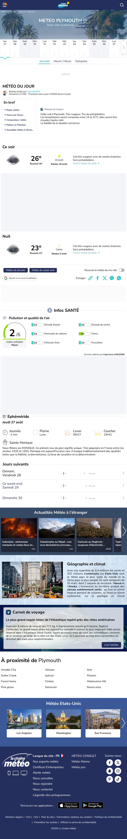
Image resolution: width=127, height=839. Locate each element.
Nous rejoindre (42, 784)
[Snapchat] (109, 771)
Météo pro (78, 767)
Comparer (81, 61)
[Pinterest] (109, 779)
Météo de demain (15, 270)
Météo (3, 12)
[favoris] (85, 20)
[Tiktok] (118, 779)
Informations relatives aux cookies (74, 817)
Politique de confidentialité (108, 817)
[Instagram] (118, 771)
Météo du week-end (43, 270)
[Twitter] (118, 762)
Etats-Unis (12, 12)
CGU (28, 817)
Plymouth (31, 12)
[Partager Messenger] (112, 278)
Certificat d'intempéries (48, 767)
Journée (45, 61)
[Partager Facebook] (97, 278)
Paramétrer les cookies (45, 822)
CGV (36, 817)
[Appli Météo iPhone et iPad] (68, 805)
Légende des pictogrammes (51, 795)
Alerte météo (41, 773)
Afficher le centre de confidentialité (78, 822)
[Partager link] (90, 278)
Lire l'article (111, 645)
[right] (123, 47)
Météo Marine (81, 761)
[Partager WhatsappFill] (119, 278)
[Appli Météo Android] (92, 805)
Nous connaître (43, 778)
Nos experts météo (45, 761)
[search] (122, 5)
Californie (21, 12)
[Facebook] (109, 762)
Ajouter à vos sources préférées (23, 278)
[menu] (5, 5)
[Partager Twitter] (105, 278)
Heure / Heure (62, 61)
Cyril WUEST (33, 91)
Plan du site (47, 817)
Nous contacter (43, 789)
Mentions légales (14, 817)
